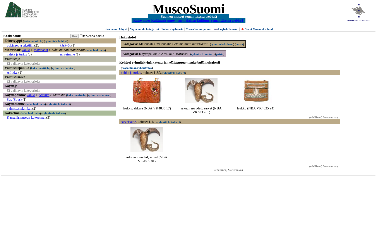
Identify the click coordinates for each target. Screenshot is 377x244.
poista (239, 44)
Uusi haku (111, 29)
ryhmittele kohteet (56, 41)
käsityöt (65, 45)
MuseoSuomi (188, 9)
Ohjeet (123, 29)
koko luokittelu (33, 41)
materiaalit (41, 50)
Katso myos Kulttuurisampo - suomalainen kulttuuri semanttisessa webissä (188, 20)
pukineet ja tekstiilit (20, 45)
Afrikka (12, 72)
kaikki (26, 50)
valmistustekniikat (19, 108)
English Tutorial (228, 29)
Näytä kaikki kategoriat (145, 29)
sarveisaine (67, 54)
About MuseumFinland (258, 29)
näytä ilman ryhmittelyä (137, 67)
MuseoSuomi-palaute (199, 29)
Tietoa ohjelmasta (172, 29)
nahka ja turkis (17, 54)
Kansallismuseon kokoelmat (26, 117)
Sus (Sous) (14, 99)
